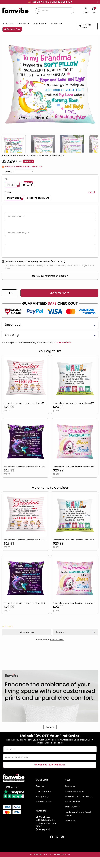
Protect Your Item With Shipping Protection (35, 261)
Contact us (70, 786)
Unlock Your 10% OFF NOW (49, 764)
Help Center (70, 820)
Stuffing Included (38, 197)
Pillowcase (14, 198)
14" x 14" (12, 185)
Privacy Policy (42, 796)
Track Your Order (72, 807)
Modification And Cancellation (78, 796)
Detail (91, 192)
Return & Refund (72, 801)
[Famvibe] (15, 11)
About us (40, 786)
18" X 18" (28, 184)
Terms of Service (43, 801)
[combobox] (55, 11)
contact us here (62, 342)
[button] (23, 24)
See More (50, 727)
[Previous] (3, 142)
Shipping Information (74, 791)
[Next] (97, 142)
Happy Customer (43, 791)
